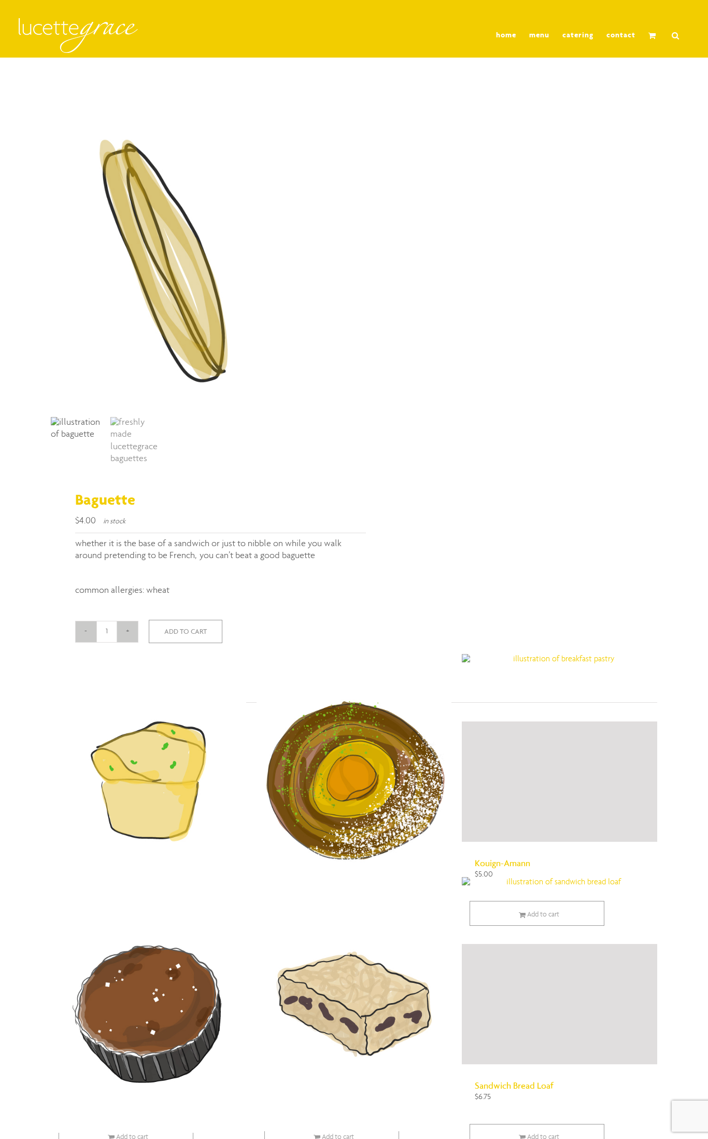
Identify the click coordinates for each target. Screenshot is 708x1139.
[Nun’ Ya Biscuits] (148, 781)
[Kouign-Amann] (559, 781)
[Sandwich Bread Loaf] (559, 1004)
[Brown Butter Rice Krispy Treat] (354, 1004)
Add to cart (185, 631)
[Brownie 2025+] (148, 1005)
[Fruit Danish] (354, 783)
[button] (675, 35)
